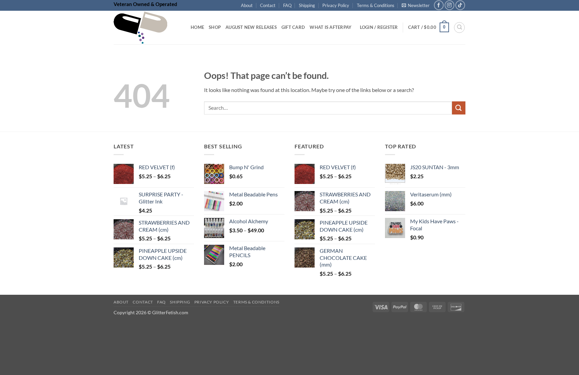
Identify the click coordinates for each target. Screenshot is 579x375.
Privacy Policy (335, 5)
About (247, 5)
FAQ (287, 5)
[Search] (459, 27)
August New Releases (251, 27)
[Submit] (458, 107)
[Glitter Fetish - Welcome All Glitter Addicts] (147, 27)
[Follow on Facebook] (439, 5)
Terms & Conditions (375, 5)
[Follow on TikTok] (460, 5)
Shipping (307, 5)
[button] (416, 5)
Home (197, 27)
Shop (215, 27)
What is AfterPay (330, 27)
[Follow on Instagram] (449, 5)
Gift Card (293, 27)
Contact (267, 5)
